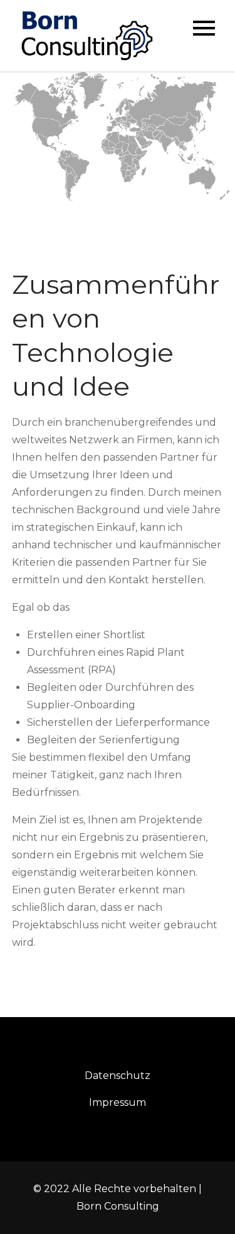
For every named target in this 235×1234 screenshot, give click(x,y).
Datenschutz (117, 1075)
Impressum (117, 1102)
